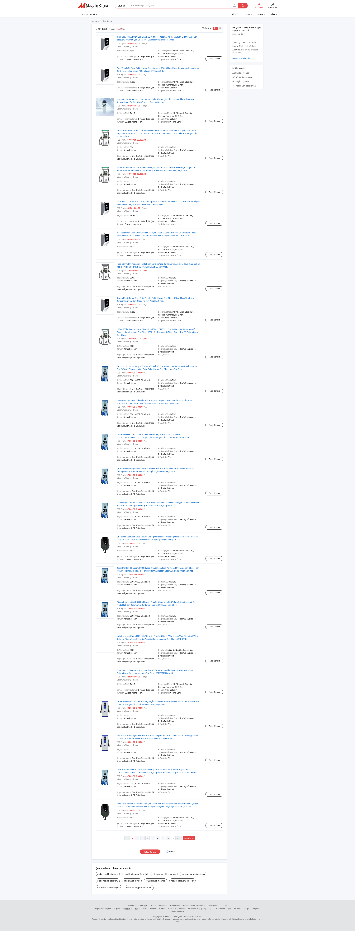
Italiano (182, 909)
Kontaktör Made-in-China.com (194, 905)
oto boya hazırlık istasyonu (193, 874)
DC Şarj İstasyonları (240, 81)
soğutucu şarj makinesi (155, 880)
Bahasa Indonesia (177, 911)
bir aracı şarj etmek (132, 880)
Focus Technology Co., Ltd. (176, 916)
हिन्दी (229, 909)
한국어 (203, 909)
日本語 (135, 909)
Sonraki (188, 838)
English (108, 909)
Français (144, 909)
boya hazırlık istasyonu (166, 874)
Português (172, 909)
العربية (211, 909)
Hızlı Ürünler (213, 905)
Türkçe (246, 909)
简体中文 (117, 909)
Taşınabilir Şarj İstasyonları (244, 85)
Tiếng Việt (255, 909)
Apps (260, 14)
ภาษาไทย (237, 909)
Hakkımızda (132, 905)
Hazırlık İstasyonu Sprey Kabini (137, 874)
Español (153, 909)
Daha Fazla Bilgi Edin (242, 58)
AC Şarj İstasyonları (240, 73)
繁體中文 (126, 909)
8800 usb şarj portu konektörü (139, 887)
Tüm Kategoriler (88, 14)
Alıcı (234, 14)
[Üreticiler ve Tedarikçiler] (93, 6)
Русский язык (193, 909)
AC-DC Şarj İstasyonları (242, 77)
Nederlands (220, 909)
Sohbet (172, 851)
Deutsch (162, 909)
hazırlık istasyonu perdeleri (182, 880)
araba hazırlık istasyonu (107, 874)
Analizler (223, 905)
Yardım (248, 14)
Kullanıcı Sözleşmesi (157, 905)
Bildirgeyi (143, 905)
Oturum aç (272, 7)
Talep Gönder (214, 58)
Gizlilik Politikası (174, 905)
